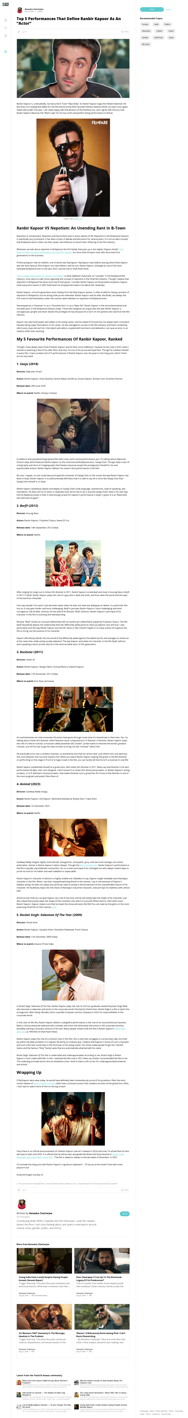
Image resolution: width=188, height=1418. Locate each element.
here (54, 907)
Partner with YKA (162, 1411)
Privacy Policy (166, 1414)
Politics (167, 24)
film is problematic (88, 865)
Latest (171, 31)
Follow (125, 1214)
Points (171, 1411)
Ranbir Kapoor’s (44, 1083)
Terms (148, 1414)
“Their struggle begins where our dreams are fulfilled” (40, 275)
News (171, 37)
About (152, 1411)
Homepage (144, 1411)
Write (152, 9)
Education (146, 31)
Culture (159, 31)
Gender (145, 37)
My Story (146, 44)
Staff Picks (158, 37)
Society (145, 24)
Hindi (156, 24)
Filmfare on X (78, 219)
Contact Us (156, 1414)
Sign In (168, 9)
